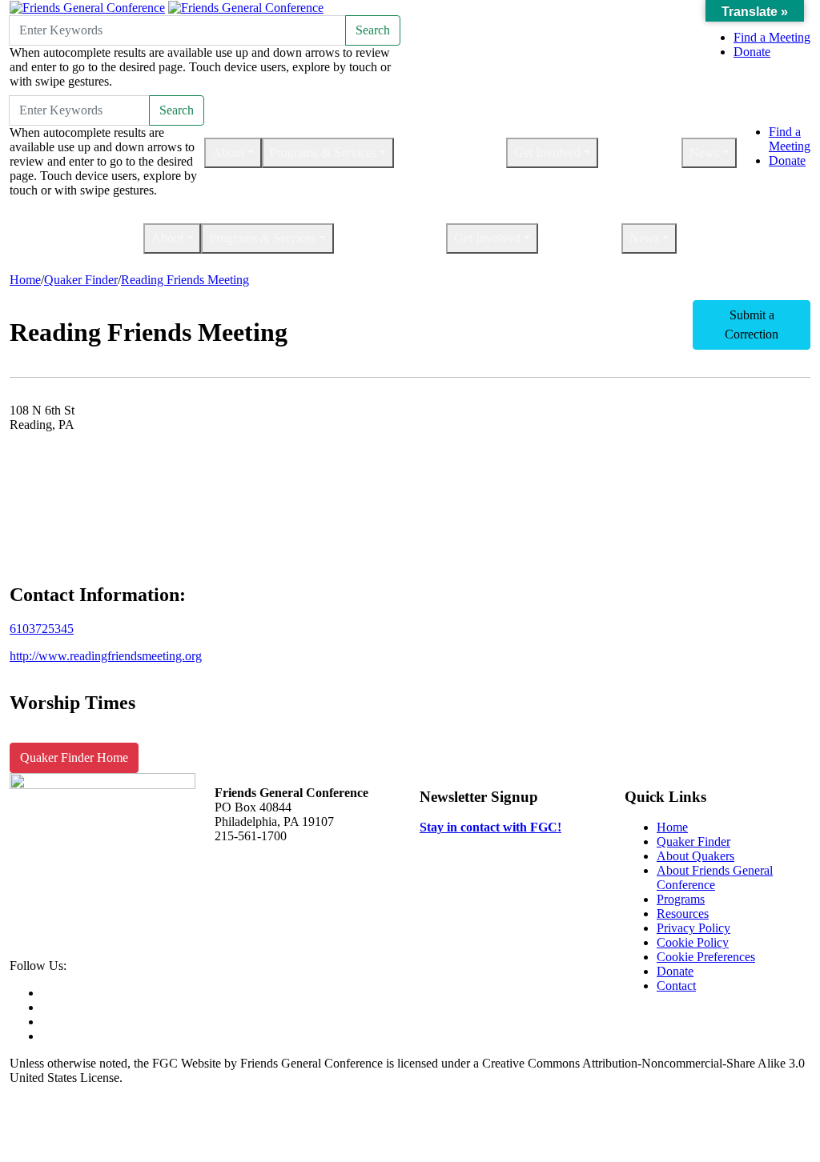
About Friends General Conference (715, 877)
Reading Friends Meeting (185, 279)
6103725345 (42, 628)
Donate (752, 51)
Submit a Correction (751, 324)
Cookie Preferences (706, 957)
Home (25, 279)
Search (373, 30)
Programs (681, 899)
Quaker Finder (81, 279)
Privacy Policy (693, 928)
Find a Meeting (772, 37)
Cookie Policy (693, 942)
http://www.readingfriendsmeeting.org (106, 656)
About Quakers (695, 856)
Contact (676, 985)
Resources (683, 913)
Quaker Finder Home (74, 757)
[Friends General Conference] (246, 7)
